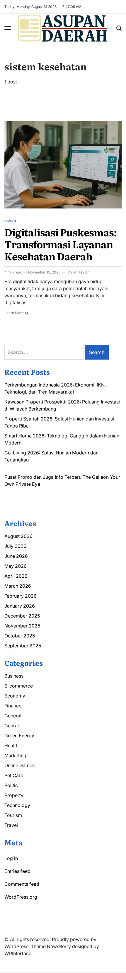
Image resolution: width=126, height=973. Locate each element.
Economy (14, 696)
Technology (17, 805)
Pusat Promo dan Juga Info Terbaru (42, 477)
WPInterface (17, 953)
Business (13, 676)
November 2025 (22, 626)
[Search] (119, 28)
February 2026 (20, 596)
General (12, 716)
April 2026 (16, 576)
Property (13, 795)
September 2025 (22, 646)
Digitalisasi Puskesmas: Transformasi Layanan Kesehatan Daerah (60, 244)
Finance (12, 706)
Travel (11, 825)
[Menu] (7, 28)
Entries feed (17, 871)
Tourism (13, 815)
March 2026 (17, 586)
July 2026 (15, 546)
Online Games (19, 765)
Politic (11, 785)
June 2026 (16, 556)
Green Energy (19, 735)
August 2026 (18, 536)
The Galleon (96, 477)
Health (10, 221)
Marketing (15, 755)
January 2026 (19, 606)
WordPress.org (20, 897)
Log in (11, 858)
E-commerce (18, 686)
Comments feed (21, 884)
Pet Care (13, 775)
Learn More (14, 313)
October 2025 (19, 636)
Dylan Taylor (78, 272)
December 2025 (22, 616)
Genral (11, 726)
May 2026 (15, 566)
